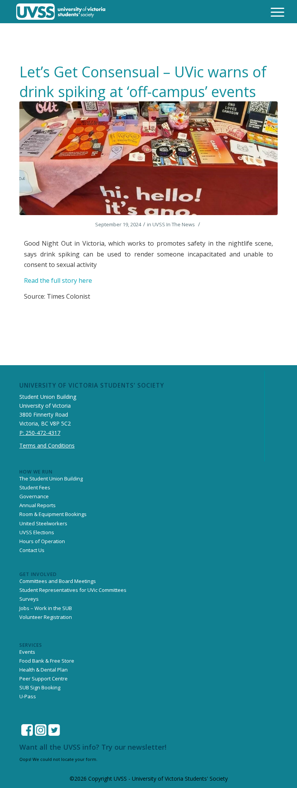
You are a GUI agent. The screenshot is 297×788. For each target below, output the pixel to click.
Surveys (29, 598)
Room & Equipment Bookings (53, 514)
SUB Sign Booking (39, 687)
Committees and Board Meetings (57, 581)
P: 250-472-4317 (39, 432)
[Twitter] (54, 730)
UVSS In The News (173, 224)
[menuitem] (272, 11)
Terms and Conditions (47, 445)
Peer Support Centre (43, 678)
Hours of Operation (42, 541)
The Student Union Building (51, 478)
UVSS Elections (36, 532)
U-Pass (27, 696)
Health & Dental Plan (43, 669)
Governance (34, 496)
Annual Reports (37, 505)
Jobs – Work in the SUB (45, 608)
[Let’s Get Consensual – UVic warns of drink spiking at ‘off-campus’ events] (148, 158)
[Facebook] (27, 730)
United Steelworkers (43, 523)
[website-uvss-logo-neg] (61, 11)
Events (27, 651)
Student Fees (34, 487)
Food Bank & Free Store (46, 660)
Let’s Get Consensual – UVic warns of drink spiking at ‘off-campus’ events (142, 81)
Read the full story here (59, 280)
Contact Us (31, 550)
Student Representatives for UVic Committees (72, 589)
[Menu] (272, 11)
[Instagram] (40, 730)
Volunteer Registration (45, 617)
